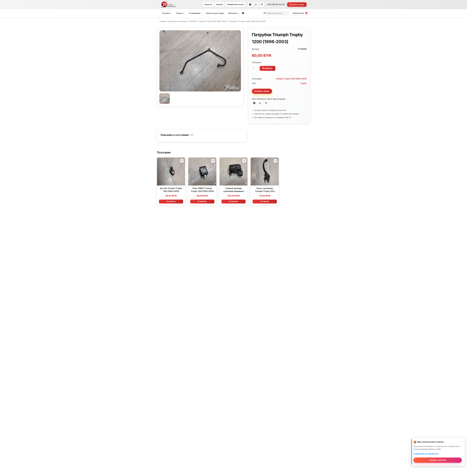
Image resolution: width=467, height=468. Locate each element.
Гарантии (208, 4)
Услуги (179, 13)
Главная (162, 21)
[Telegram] (250, 4)
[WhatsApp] (255, 4)
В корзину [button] (171, 201)
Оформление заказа (235, 4)
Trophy (303, 83)
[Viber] (261, 4)
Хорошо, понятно (437, 460)
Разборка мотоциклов (177, 21)
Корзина (219, 4)
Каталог (166, 13)
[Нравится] (182, 161)
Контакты (233, 13)
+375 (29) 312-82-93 (276, 4)
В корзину (267, 68)
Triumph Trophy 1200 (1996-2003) (213, 21)
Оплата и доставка (215, 13)
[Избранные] (243, 13)
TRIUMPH (193, 21)
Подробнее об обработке (425, 453)
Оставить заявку (297, 4)
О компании (194, 13)
